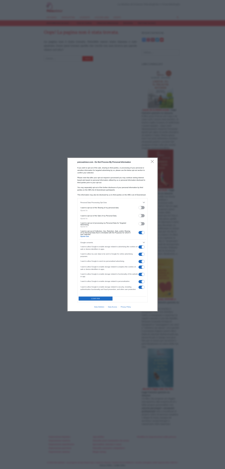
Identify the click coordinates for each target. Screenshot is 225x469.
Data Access (112, 307)
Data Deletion (99, 307)
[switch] (142, 207)
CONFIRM (95, 298)
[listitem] (112, 202)
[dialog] (112, 234)
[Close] (153, 162)
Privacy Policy (126, 307)
